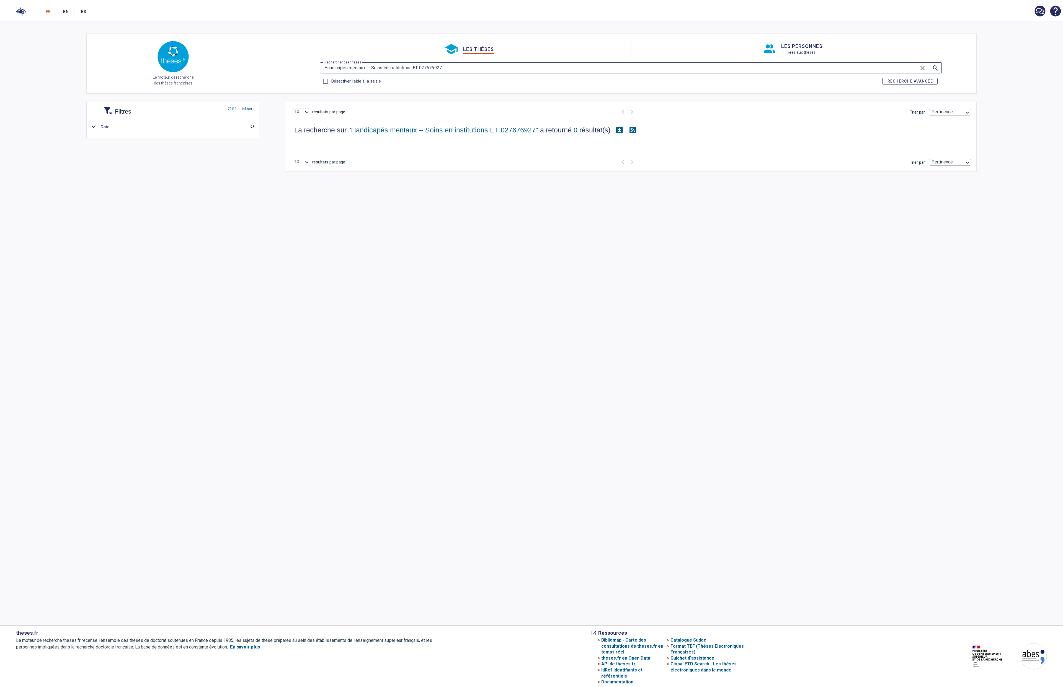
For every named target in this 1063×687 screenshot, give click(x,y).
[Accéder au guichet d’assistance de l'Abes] (1039, 11)
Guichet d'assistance (692, 658)
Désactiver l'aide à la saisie (356, 81)
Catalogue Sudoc (688, 640)
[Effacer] (923, 68)
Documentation (617, 682)
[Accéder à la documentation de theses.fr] (1055, 11)
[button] (21, 11)
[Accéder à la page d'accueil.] (173, 58)
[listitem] (1039, 11)
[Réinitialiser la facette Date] (252, 126)
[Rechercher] (935, 68)
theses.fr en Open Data (625, 658)
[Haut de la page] (1004, 671)
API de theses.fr (618, 664)
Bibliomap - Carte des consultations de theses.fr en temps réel (632, 646)
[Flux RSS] (632, 130)
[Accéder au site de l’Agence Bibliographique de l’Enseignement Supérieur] (1028, 657)
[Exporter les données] (619, 130)
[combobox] (301, 112)
